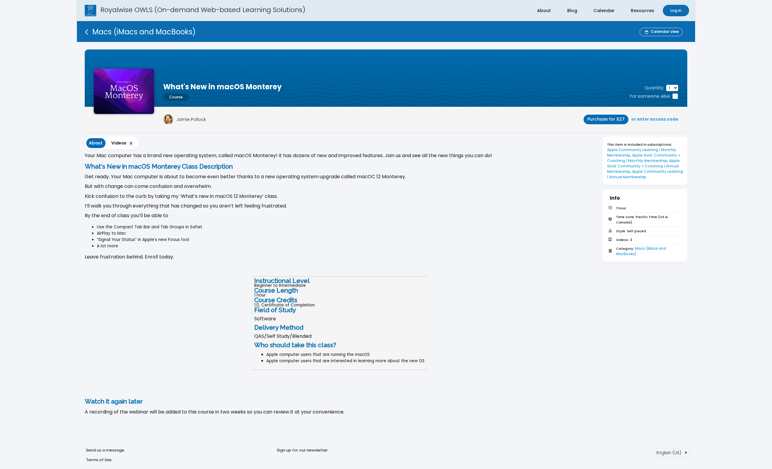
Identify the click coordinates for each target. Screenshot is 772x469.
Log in (676, 10)
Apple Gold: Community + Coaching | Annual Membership (644, 166)
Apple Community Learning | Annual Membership (645, 174)
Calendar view (665, 31)
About (544, 11)
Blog (572, 11)
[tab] (96, 143)
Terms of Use (99, 459)
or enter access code (654, 119)
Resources (642, 11)
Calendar (604, 11)
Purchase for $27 (606, 119)
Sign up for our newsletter (302, 450)
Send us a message (105, 450)
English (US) (672, 452)
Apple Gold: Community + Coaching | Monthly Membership (644, 158)
